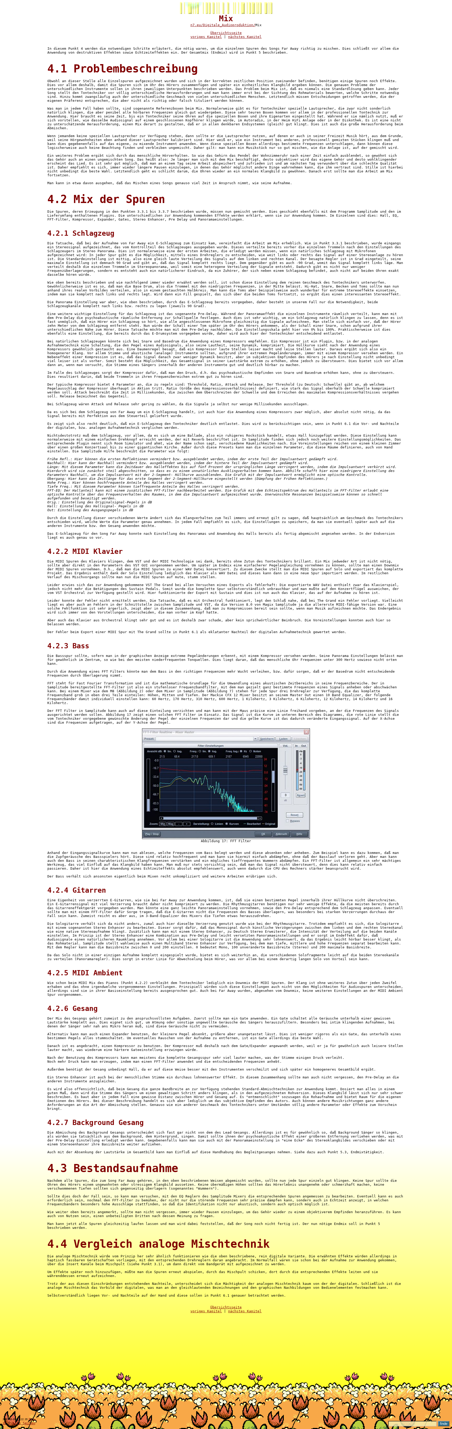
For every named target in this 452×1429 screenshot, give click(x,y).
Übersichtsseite (226, 33)
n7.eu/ (196, 25)
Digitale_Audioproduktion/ (229, 25)
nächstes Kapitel (245, 37)
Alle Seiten (23, 1423)
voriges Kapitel (206, 37)
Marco (32, 1419)
